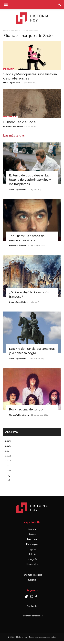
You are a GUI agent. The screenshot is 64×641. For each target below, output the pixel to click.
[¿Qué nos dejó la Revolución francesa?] (32, 276)
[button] (5, 4)
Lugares (32, 549)
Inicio (5, 31)
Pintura (32, 534)
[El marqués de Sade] (32, 103)
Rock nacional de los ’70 (26, 409)
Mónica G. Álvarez (17, 246)
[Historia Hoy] (32, 18)
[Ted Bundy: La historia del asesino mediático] (32, 220)
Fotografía (32, 559)
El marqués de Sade (19, 122)
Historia (32, 554)
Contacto (32, 606)
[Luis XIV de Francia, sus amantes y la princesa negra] (32, 332)
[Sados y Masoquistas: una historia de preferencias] (32, 55)
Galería (32, 579)
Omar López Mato (12, 83)
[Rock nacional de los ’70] (32, 389)
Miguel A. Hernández (13, 126)
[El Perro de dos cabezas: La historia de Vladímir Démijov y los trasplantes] (32, 163)
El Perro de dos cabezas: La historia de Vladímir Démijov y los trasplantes (30, 180)
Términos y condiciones (32, 616)
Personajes (10, 117)
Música (32, 529)
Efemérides (32, 564)
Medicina (8, 69)
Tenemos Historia (32, 574)
